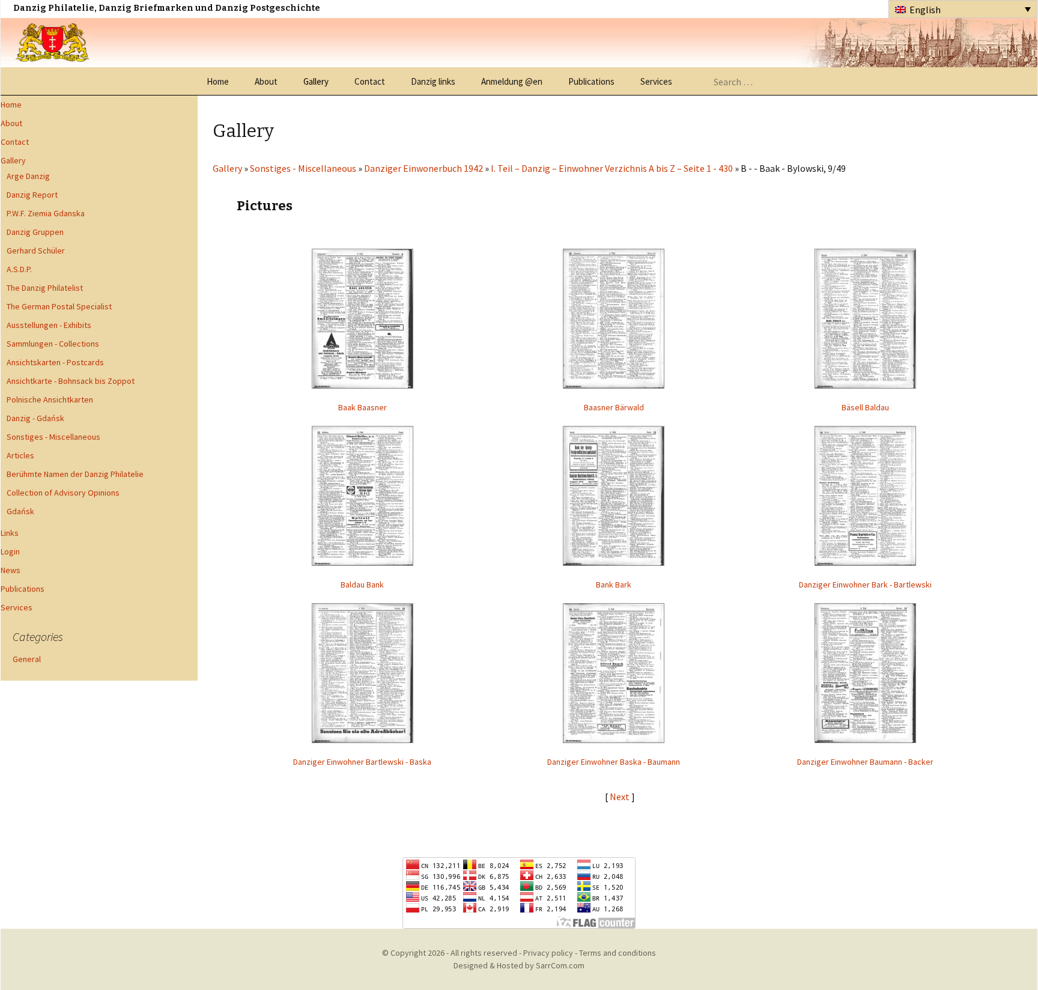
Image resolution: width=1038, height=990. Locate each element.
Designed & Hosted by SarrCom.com (519, 965)
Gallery (316, 81)
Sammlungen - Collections (53, 343)
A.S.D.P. (19, 269)
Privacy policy (548, 952)
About (266, 81)
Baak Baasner (362, 407)
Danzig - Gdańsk (35, 418)
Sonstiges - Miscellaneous (53, 436)
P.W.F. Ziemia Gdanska (46, 213)
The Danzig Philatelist (45, 287)
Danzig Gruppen (35, 231)
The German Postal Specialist (59, 306)
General (27, 659)
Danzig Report (32, 194)
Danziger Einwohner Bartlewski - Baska (362, 761)
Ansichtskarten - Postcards (55, 362)
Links (10, 532)
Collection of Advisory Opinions (63, 492)
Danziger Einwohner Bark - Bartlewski (865, 584)
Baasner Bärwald (614, 407)
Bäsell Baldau (865, 407)
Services (656, 81)
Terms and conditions (617, 952)
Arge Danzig (28, 176)
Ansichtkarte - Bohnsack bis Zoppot (71, 380)
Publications (591, 81)
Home (218, 81)
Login (10, 551)
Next (620, 797)
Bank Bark (613, 584)
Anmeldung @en (511, 81)
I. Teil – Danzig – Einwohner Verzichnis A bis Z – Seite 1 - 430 (612, 168)
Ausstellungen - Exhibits (49, 325)
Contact (369, 81)
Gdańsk (20, 511)
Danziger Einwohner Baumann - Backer (865, 761)
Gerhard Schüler (36, 250)
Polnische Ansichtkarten (50, 399)
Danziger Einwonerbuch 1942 (423, 168)
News (10, 570)
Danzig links (433, 81)
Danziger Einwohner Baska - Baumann (613, 761)
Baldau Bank (362, 584)
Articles (20, 455)
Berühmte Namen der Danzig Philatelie (75, 474)
